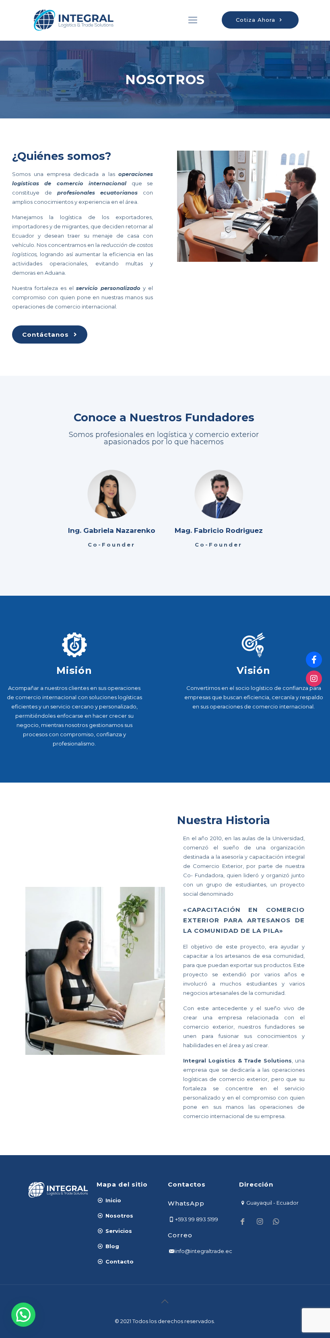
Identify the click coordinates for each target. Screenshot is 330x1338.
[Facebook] (314, 660)
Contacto (119, 1261)
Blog (111, 1246)
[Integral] (73, 20)
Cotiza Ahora (256, 20)
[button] (23, 1315)
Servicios (118, 1231)
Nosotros (118, 1215)
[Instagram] (314, 678)
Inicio (112, 1200)
